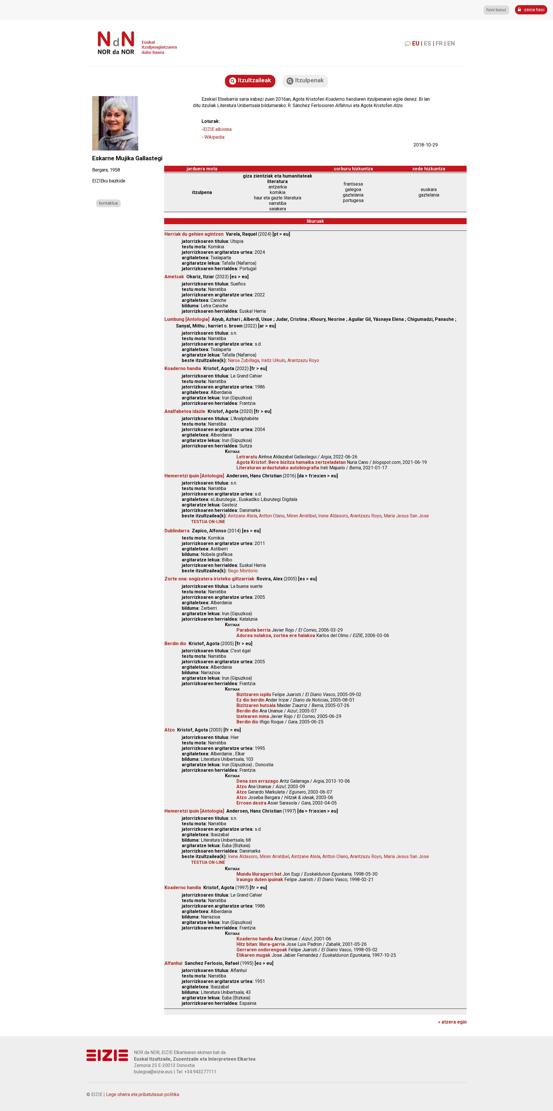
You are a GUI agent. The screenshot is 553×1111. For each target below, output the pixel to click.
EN (451, 43)
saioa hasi (533, 9)
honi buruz (496, 9)
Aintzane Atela (242, 516)
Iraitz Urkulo (273, 360)
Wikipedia (214, 137)
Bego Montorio (243, 570)
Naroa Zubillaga (243, 360)
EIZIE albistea (217, 129)
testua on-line (208, 521)
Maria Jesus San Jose (406, 516)
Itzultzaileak (253, 80)
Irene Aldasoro (333, 516)
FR (439, 43)
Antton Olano (272, 516)
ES (427, 43)
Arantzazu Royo (303, 360)
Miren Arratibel (301, 516)
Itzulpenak (308, 80)
